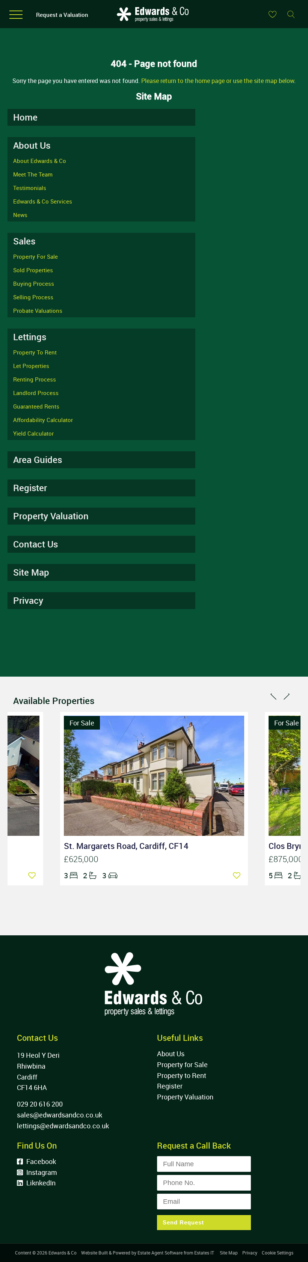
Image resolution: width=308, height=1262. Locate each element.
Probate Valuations (37, 310)
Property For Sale (35, 256)
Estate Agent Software (160, 1253)
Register (30, 488)
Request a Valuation (62, 14)
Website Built (94, 1253)
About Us (170, 1053)
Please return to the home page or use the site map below (217, 81)
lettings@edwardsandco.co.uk (63, 1125)
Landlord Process (36, 393)
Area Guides (37, 460)
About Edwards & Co (39, 160)
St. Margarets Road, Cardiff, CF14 (126, 845)
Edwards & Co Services (42, 201)
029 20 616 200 (40, 1103)
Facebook (40, 1161)
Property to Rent (181, 1075)
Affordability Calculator (43, 420)
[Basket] (272, 14)
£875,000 (286, 858)
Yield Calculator (33, 433)
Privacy (28, 600)
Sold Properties (33, 270)
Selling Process (33, 297)
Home (25, 117)
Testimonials (29, 187)
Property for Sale (182, 1064)
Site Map (31, 572)
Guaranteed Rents (36, 406)
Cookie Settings (277, 1253)
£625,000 (81, 858)
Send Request (183, 1222)
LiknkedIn (40, 1182)
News (20, 215)
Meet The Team (33, 174)
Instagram (41, 1172)
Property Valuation (51, 516)
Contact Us (35, 544)
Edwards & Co (62, 1253)
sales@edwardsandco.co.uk (59, 1114)
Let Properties (31, 365)
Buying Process (33, 283)
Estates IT (204, 1253)
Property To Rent (35, 352)
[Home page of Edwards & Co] (152, 23)
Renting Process (34, 379)
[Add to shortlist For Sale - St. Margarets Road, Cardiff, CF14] (238, 876)
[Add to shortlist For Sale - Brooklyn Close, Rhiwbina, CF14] (33, 876)
